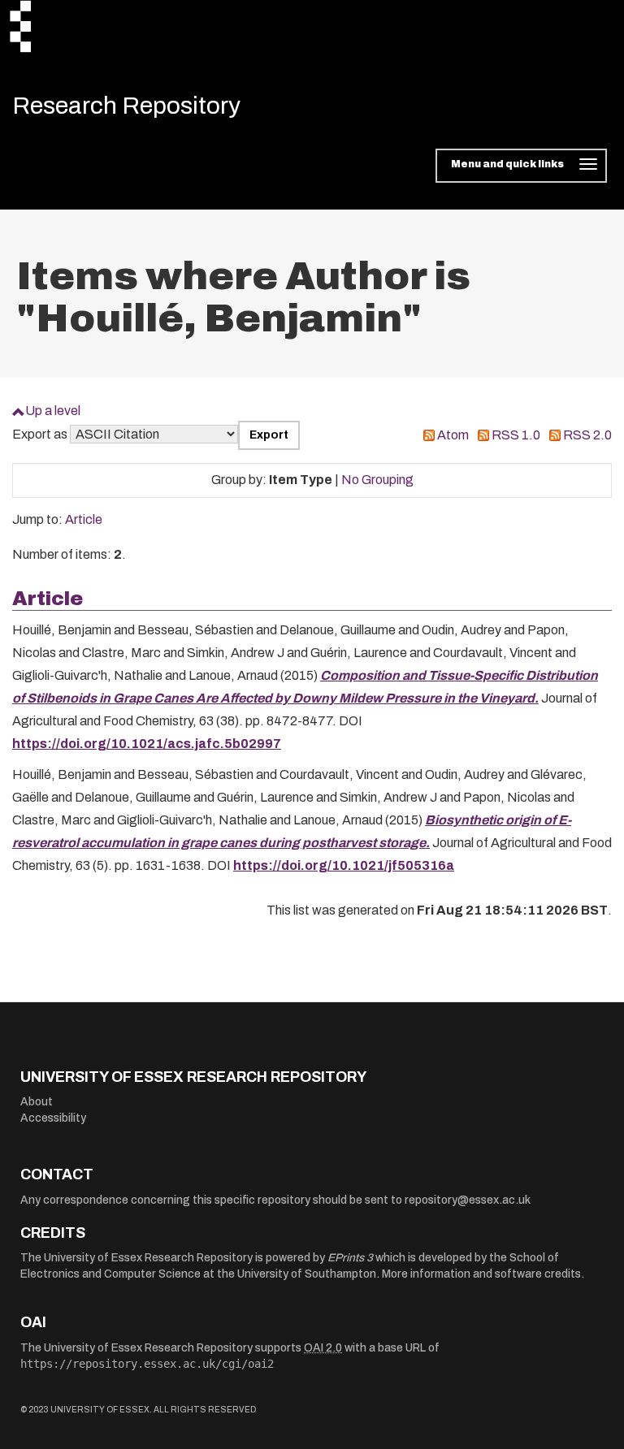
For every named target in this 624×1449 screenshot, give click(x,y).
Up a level (52, 410)
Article (83, 519)
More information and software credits (481, 1274)
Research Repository (126, 106)
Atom (453, 435)
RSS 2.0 (587, 435)
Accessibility (53, 1118)
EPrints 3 (350, 1258)
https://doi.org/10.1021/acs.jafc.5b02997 (146, 743)
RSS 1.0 (516, 435)
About (36, 1102)
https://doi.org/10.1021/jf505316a (343, 865)
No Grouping (377, 480)
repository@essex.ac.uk (468, 1200)
